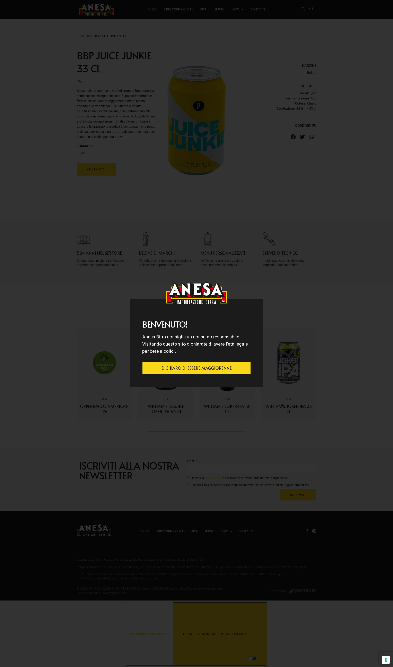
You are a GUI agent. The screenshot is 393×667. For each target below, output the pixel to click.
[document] (196, 333)
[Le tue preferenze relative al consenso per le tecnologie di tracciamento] (386, 660)
